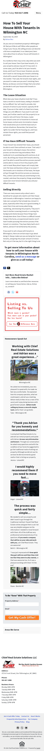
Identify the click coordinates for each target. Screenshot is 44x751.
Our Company (32, 719)
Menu (38, 12)
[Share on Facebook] (4, 268)
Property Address (12, 601)
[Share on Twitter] (8, 268)
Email (7, 609)
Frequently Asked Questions (16, 719)
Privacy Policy (19, 722)
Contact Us (25, 716)
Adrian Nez (9, 39)
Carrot (38, 748)
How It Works (35, 716)
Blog (27, 722)
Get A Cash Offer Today (12, 716)
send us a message (25, 257)
